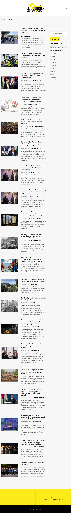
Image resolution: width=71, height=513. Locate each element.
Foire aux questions (59, 494)
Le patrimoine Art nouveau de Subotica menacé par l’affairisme (32, 369)
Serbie (52, 74)
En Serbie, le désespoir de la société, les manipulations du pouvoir (31, 122)
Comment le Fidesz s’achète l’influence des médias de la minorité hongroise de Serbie (31, 99)
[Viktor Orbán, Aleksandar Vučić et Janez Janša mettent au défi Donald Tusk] (9, 175)
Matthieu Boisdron (27, 242)
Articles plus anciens (9, 485)
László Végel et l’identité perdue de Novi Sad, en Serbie (33, 299)
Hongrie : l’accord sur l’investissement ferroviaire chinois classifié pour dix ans (31, 259)
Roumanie (53, 71)
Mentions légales (58, 499)
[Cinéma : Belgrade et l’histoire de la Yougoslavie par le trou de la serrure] (9, 353)
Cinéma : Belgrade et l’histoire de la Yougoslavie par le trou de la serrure (33, 346)
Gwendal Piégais (34, 240)
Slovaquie (53, 62)
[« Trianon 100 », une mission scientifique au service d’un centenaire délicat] (9, 243)
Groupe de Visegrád (56, 80)
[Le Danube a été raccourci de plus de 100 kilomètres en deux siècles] (9, 285)
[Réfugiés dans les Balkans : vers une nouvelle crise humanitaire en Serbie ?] (9, 37)
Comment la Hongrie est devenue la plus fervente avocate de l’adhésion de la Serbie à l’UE (33, 442)
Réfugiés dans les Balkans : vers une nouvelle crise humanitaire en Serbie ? (33, 30)
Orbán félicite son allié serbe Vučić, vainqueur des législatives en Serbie (33, 192)
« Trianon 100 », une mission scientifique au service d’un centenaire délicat (31, 236)
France (52, 68)
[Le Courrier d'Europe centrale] (35, 8)
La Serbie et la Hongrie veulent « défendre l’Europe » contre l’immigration (32, 75)
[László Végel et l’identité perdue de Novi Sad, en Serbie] (9, 306)
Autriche (53, 53)
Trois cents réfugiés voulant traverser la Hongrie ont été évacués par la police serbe (31, 322)
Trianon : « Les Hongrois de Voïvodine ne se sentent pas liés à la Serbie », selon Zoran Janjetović (33, 214)
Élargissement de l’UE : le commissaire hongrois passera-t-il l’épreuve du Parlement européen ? (33, 417)
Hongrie (53, 56)
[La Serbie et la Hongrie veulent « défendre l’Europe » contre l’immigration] (9, 82)
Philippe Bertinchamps (30, 35)
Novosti (32, 302)
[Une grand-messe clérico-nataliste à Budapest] (9, 470)
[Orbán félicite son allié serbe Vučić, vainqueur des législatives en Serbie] (9, 198)
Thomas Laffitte (34, 104)
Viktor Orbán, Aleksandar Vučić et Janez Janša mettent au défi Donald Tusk (33, 168)
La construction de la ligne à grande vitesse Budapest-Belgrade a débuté (33, 55)
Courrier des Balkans (37, 126)
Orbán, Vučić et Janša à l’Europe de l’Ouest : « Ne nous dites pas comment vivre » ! (33, 144)
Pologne (52, 59)
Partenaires (49, 494)
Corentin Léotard (36, 148)
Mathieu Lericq (37, 350)
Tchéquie (53, 65)
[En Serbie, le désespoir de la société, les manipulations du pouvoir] (9, 128)
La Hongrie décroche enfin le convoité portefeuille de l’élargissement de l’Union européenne (31, 392)
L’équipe (43, 494)
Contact (58, 497)
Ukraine (53, 77)
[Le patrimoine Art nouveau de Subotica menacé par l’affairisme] (9, 375)
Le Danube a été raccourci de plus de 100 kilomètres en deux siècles (33, 280)
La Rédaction (37, 60)
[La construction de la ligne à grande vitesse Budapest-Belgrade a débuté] (9, 60)
